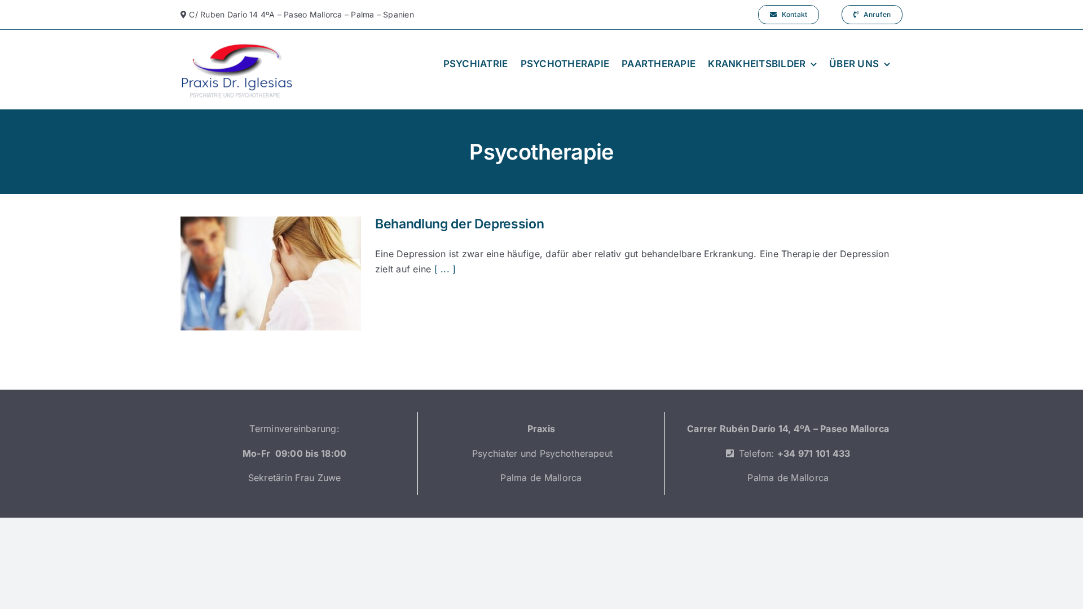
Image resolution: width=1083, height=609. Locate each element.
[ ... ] (445, 269)
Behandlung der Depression (459, 224)
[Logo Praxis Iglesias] (236, 45)
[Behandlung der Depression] (270, 273)
